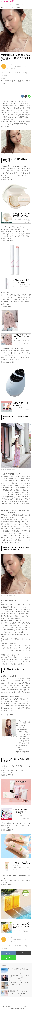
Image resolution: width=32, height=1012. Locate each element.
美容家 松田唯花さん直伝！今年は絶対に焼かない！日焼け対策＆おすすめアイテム (16, 57)
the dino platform (18, 1010)
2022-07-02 (10, 64)
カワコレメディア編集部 (14, 66)
